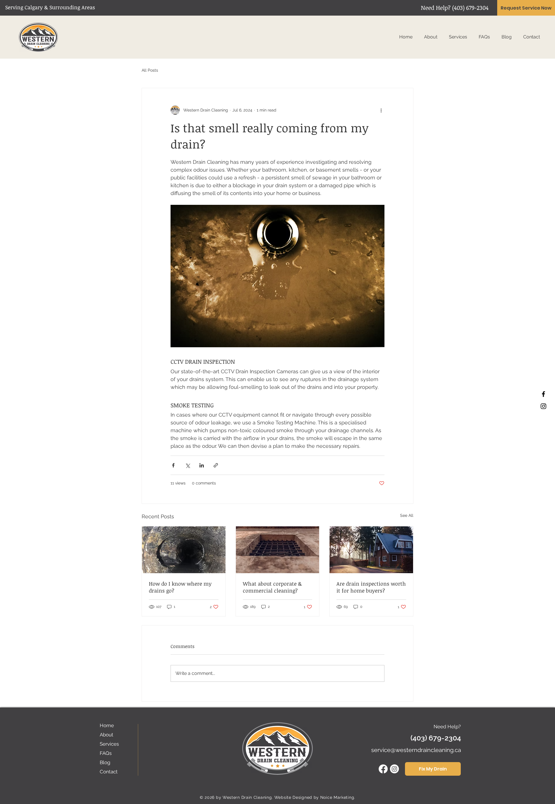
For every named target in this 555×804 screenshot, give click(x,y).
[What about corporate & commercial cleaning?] (277, 549)
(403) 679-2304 (470, 7)
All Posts (150, 70)
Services (109, 744)
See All (406, 515)
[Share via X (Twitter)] (187, 465)
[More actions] (381, 110)
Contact (109, 772)
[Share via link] (216, 465)
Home (107, 725)
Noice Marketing (337, 797)
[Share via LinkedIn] (201, 465)
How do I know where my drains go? (180, 587)
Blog (105, 762)
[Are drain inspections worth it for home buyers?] (371, 549)
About (106, 735)
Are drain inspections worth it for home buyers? (371, 587)
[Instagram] (543, 406)
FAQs (106, 753)
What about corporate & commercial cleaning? (272, 587)
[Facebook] (543, 394)
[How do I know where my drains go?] (183, 549)
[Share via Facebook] (173, 465)
